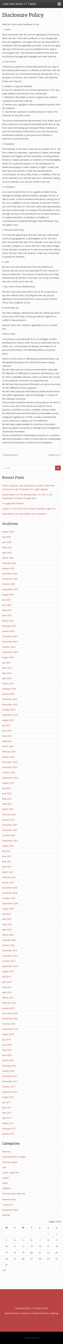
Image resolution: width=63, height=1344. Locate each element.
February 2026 (9, 563)
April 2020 (7, 929)
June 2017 (7, 1107)
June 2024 (7, 667)
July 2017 (6, 1102)
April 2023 (7, 741)
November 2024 (10, 641)
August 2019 (8, 971)
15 (48, 1246)
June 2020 (7, 919)
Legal (4, 1183)
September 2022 (10, 777)
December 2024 (9, 636)
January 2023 (8, 756)
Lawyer (5, 1177)
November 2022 (10, 767)
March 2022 (7, 809)
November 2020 (10, 892)
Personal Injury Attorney (13, 1193)
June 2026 (7, 542)
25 (15, 1258)
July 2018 (6, 1039)
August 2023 (8, 720)
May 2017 (7, 1112)
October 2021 (8, 835)
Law (4, 1167)
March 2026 (7, 557)
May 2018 (7, 1050)
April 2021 (7, 866)
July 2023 (6, 725)
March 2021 (7, 872)
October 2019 (8, 961)
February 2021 (9, 877)
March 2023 (7, 746)
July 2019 (6, 976)
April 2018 (7, 1055)
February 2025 (9, 626)
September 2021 (10, 840)
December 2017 (9, 1076)
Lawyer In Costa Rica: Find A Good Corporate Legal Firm (29, 508)
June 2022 (7, 793)
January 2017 (8, 1133)
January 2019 (8, 1008)
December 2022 (9, 762)
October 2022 (8, 772)
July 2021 (6, 851)
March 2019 (7, 997)
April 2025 (7, 615)
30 (56, 1258)
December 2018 (9, 1013)
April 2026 (7, 552)
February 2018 (9, 1065)
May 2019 (7, 987)
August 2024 (8, 657)
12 (23, 1246)
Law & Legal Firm (10, 1172)
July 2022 (6, 788)
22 (48, 1252)
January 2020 (8, 945)
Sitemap (6, 1215)
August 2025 (8, 594)
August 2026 (8, 531)
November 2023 (10, 704)
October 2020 (8, 898)
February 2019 (9, 1002)
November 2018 (10, 1018)
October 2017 (8, 1086)
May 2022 (7, 798)
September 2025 (10, 589)
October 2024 (8, 647)
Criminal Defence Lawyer (14, 1156)
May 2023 (7, 735)
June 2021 (7, 856)
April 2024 (7, 678)
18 (15, 1252)
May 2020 (7, 924)
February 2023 (9, 751)
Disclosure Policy (23, 14)
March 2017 (7, 1123)
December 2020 (9, 887)
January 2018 (8, 1071)
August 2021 (8, 845)
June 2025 (7, 605)
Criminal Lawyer (9, 1162)
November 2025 (10, 578)
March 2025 (7, 620)
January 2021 (8, 882)
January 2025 (8, 631)
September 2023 (10, 715)
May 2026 (7, 547)
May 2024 (7, 673)
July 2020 (6, 913)
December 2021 (9, 824)
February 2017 (9, 1128)
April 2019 (7, 992)
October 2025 (8, 584)
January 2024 (8, 694)
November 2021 (10, 830)
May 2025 (7, 610)
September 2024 (10, 652)
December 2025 (9, 573)
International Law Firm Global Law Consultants (24, 513)
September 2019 (10, 966)
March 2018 (7, 1060)
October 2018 (8, 1023)
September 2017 (10, 1092)
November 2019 (10, 955)
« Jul (4, 1270)
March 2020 (7, 934)
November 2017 (10, 1081)
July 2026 (6, 537)
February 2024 (9, 688)
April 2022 (7, 803)
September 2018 (10, 1029)
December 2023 (9, 699)
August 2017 (8, 1097)
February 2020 (9, 940)
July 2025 (6, 599)
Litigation (6, 1188)
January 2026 (8, 568)
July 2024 (6, 662)
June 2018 (7, 1044)
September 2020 (10, 903)
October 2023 (8, 709)
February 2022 (9, 814)
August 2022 (8, 783)
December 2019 (9, 950)
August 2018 (8, 1034)
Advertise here (11, 455)
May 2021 (7, 861)
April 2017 (7, 1118)
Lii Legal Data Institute (13, 503)
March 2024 (7, 683)
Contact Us (53, 455)
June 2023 (7, 730)
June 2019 (7, 982)
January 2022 (8, 819)
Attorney (6, 1151)
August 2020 (8, 908)
